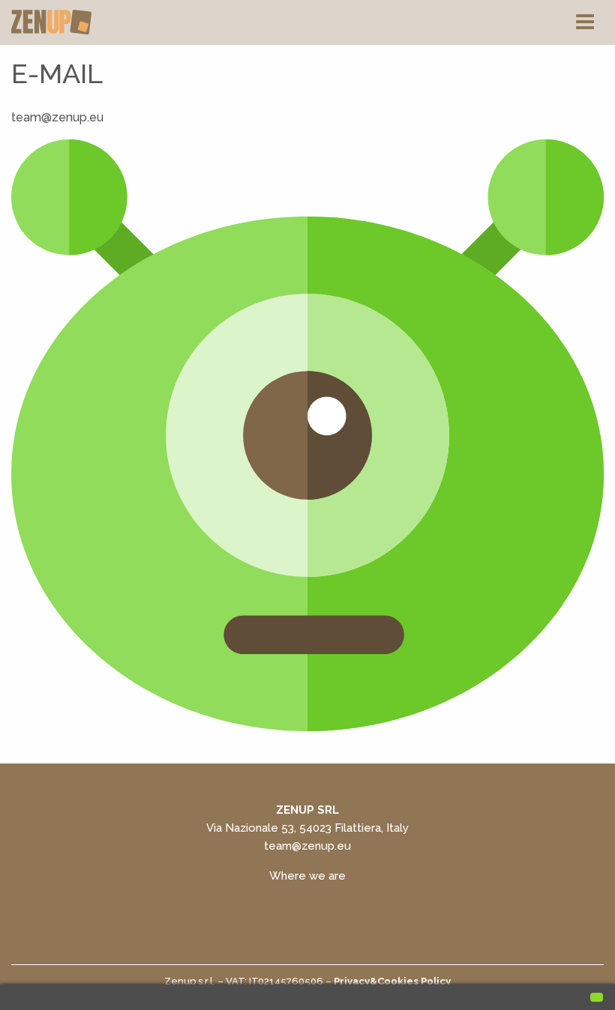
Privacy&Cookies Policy (392, 981)
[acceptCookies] (596, 997)
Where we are (307, 876)
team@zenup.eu (307, 846)
